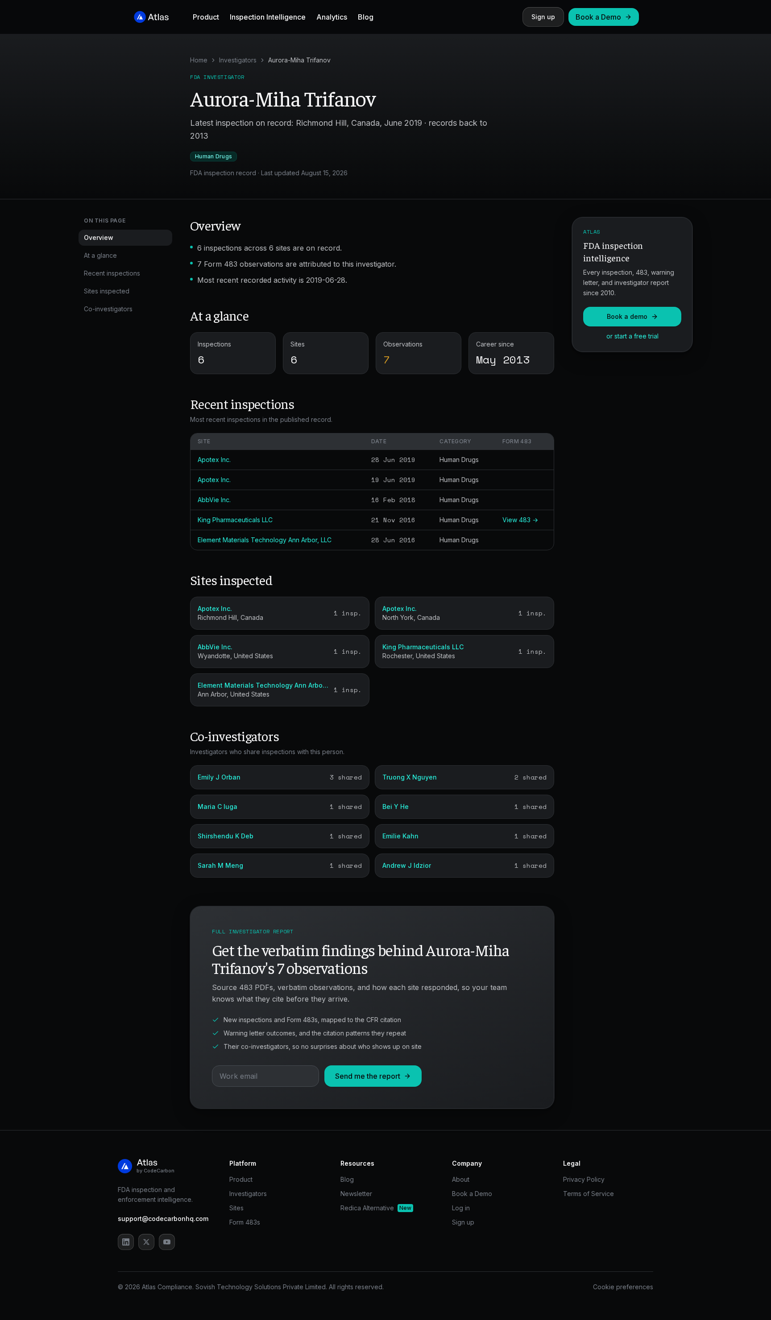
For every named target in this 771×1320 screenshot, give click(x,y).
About (460, 1179)
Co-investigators (108, 309)
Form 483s (244, 1222)
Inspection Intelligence (268, 16)
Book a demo (627, 316)
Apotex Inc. (214, 459)
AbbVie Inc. (214, 499)
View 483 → (520, 520)
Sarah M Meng (220, 865)
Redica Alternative (375, 1208)
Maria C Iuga (217, 806)
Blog (365, 16)
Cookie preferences (623, 1287)
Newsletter (356, 1193)
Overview (98, 237)
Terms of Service (588, 1193)
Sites (236, 1208)
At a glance (100, 255)
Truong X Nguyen (409, 777)
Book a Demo (598, 16)
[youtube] (167, 1242)
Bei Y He (395, 806)
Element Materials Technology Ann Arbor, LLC (265, 540)
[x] (146, 1242)
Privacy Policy (584, 1179)
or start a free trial (632, 336)
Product (206, 16)
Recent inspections (112, 273)
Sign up (543, 17)
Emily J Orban (219, 777)
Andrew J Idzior (406, 865)
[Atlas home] (151, 17)
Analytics (331, 16)
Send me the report (367, 1076)
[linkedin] (126, 1242)
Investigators (238, 60)
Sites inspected (106, 291)
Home (198, 60)
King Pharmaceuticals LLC (235, 520)
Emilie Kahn (400, 836)
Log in (461, 1208)
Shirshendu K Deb (225, 836)
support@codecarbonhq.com (163, 1218)
